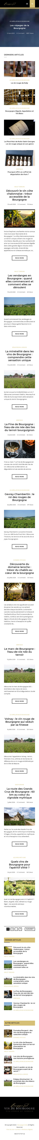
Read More (19, 258)
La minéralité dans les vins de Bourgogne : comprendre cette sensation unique (19, 356)
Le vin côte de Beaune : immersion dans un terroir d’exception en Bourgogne (24, 1045)
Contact (17, 1129)
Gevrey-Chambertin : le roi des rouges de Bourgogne (19, 497)
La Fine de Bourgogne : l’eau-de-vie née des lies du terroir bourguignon (19, 427)
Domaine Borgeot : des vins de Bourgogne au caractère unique (23, 1032)
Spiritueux (19, 169)
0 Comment (20, 33)
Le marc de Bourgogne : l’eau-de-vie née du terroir (19, 651)
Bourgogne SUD (22, 1125)
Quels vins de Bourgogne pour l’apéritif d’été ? (19, 864)
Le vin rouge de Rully (19, 83)
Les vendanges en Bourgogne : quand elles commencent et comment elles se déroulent (19, 281)
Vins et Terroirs (19, 186)
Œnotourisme (19, 784)
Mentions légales (27, 1129)
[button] (27, 3)
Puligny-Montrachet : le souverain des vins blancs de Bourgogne (23, 1081)
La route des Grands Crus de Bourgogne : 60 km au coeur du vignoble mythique (19, 793)
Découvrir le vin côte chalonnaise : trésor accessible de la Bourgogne (19, 195)
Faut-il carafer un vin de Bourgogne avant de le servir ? (23, 1069)
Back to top (18, 1134)
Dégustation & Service (19, 347)
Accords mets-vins (19, 857)
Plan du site (10, 1129)
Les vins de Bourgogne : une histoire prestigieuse (23, 1057)
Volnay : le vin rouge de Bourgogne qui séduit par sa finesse (19, 721)
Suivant (30, 929)
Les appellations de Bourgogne (20, 21)
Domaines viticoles (19, 560)
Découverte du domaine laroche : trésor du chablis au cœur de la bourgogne (19, 568)
